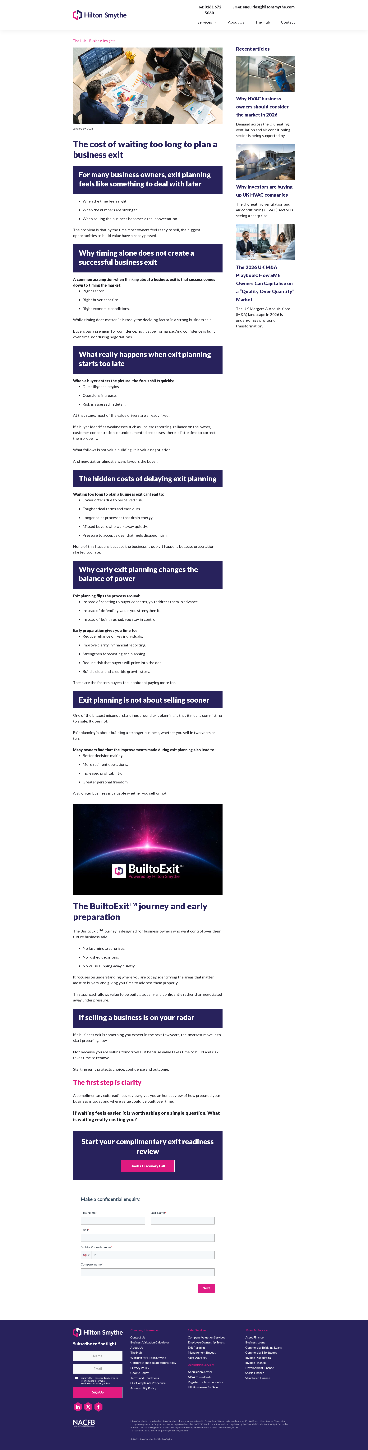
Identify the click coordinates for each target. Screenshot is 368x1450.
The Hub (262, 22)
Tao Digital (167, 1439)
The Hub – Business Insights (94, 41)
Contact (288, 22)
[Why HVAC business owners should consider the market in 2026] (265, 74)
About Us (236, 22)
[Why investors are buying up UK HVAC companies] (265, 162)
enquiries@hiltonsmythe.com (269, 7)
